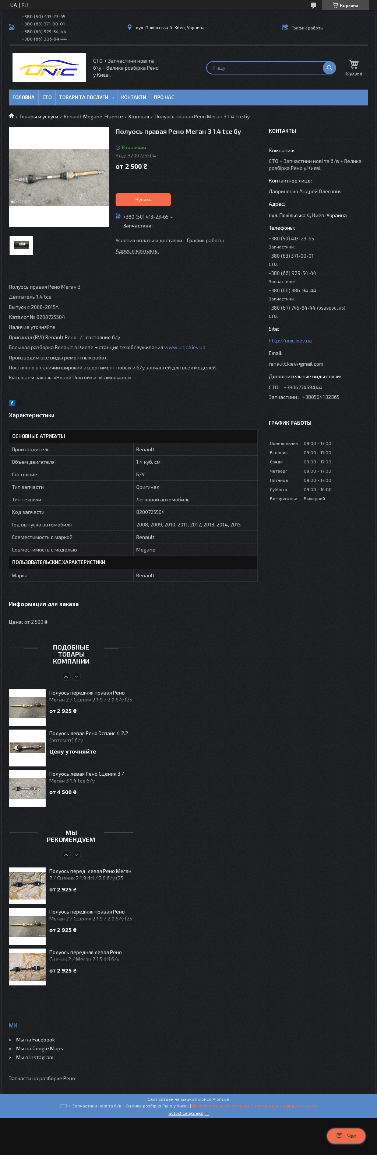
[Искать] (329, 67)
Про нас (164, 97)
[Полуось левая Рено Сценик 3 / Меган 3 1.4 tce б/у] (27, 788)
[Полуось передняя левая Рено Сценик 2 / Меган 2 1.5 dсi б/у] (27, 967)
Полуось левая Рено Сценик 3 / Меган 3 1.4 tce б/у (86, 777)
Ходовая (138, 116)
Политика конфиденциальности (284, 1105)
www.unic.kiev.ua (184, 347)
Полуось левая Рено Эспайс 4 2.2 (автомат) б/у (88, 736)
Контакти (133, 97)
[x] (20, 404)
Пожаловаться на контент (219, 1105)
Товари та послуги (83, 97)
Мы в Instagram (34, 1057)
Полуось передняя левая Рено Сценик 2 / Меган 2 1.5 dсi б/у (85, 955)
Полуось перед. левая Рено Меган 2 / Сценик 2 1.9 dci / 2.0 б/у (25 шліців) (90, 875)
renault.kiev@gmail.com (296, 364)
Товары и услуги (38, 116)
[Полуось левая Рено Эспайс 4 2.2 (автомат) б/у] (27, 748)
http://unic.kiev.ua (290, 340)
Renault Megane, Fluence (93, 116)
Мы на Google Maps (39, 1048)
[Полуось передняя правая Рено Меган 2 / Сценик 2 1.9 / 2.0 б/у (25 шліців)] (27, 707)
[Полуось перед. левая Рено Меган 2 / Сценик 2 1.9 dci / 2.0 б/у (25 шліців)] (27, 885)
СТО (47, 97)
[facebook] (12, 404)
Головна (24, 97)
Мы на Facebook (35, 1039)
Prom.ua (220, 1099)
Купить (143, 199)
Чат (351, 1136)
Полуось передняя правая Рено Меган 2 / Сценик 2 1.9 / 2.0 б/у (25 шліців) (90, 696)
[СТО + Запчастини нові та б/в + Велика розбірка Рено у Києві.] (49, 67)
